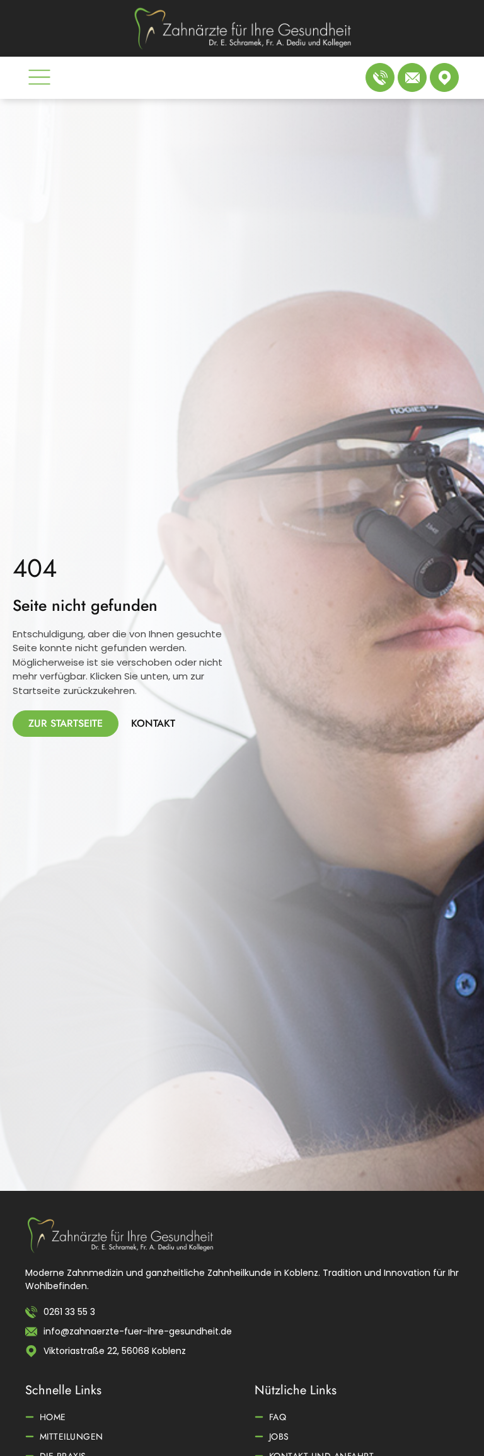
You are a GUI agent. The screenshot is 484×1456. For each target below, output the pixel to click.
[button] (39, 79)
